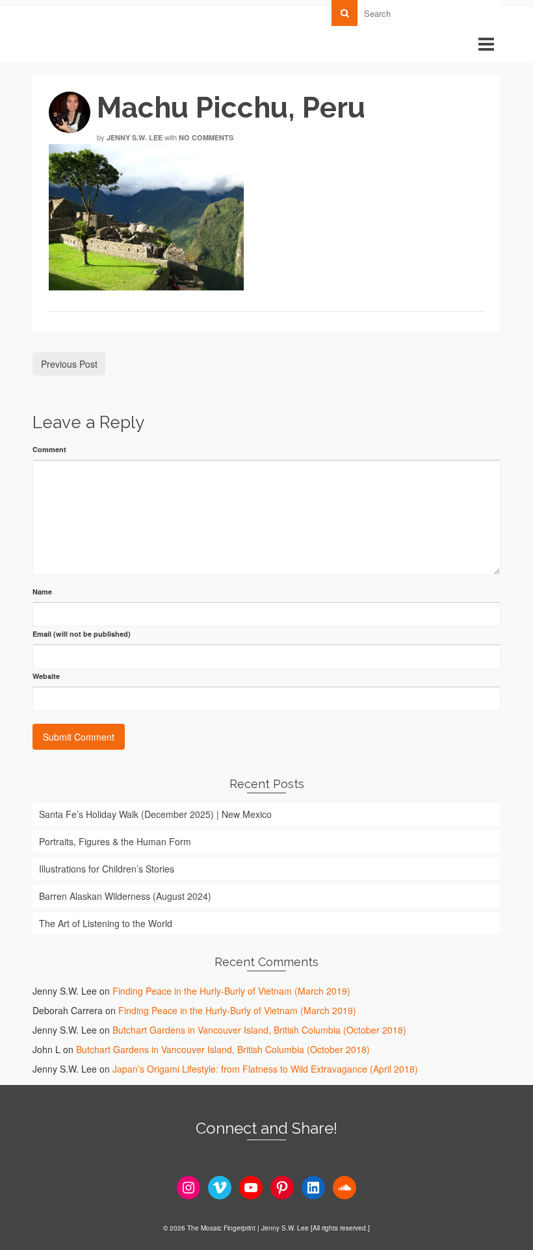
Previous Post (69, 363)
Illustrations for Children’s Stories (106, 868)
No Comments (206, 137)
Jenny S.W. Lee (134, 137)
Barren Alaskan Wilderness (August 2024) (125, 895)
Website (46, 676)
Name (42, 591)
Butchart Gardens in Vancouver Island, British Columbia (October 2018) (259, 1029)
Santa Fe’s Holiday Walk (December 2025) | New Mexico (155, 814)
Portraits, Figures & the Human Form (115, 841)
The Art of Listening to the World (105, 923)
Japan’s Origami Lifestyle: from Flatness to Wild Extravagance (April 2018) (265, 1068)
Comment (49, 449)
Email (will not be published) (81, 634)
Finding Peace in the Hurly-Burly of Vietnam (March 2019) (231, 990)
